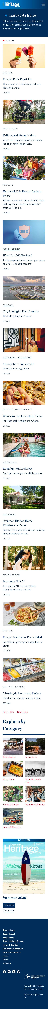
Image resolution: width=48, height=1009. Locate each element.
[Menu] (43, 4)
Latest (6, 956)
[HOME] (4, 40)
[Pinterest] (18, 971)
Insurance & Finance (11, 249)
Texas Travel (8, 305)
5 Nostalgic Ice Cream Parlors (22, 693)
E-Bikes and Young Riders (19, 135)
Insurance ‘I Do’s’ (13, 581)
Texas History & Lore (22, 410)
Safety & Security (10, 129)
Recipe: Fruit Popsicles (17, 79)
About (5, 960)
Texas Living (8, 185)
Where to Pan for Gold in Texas (23, 416)
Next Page (22, 712)
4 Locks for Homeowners (18, 363)
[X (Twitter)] (13, 971)
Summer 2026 (14, 898)
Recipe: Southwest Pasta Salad (22, 637)
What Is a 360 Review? (17, 255)
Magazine (7, 963)
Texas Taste (7, 73)
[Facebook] (4, 971)
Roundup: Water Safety (17, 468)
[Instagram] (9, 971)
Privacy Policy (29, 995)
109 (12, 712)
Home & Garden (9, 357)
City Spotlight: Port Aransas (21, 311)
